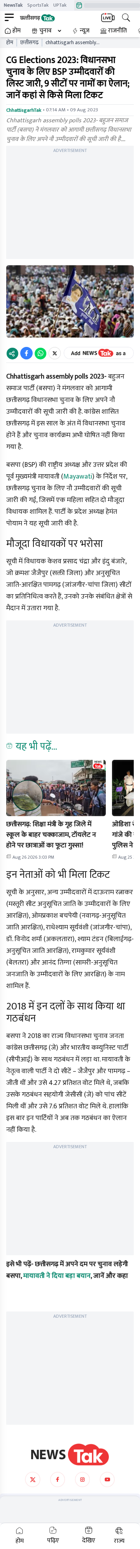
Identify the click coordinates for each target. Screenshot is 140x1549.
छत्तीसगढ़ (29, 42)
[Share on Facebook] (26, 353)
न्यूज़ (84, 31)
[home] (70, 1454)
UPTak (59, 5)
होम (16, 31)
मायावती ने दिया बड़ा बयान (57, 1276)
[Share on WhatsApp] (40, 353)
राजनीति (117, 31)
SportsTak (38, 5)
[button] (56, 788)
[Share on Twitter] (54, 353)
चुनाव (45, 31)
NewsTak (13, 5)
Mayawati (77, 476)
